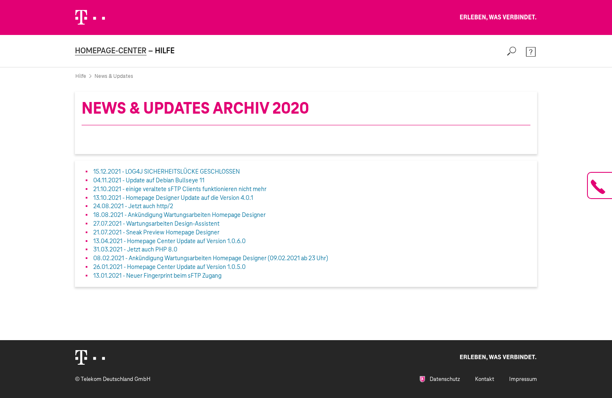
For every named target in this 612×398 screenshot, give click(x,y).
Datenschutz (444, 379)
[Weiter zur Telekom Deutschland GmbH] (90, 17)
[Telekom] (90, 357)
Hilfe (80, 76)
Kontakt (484, 379)
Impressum (523, 379)
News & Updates (114, 76)
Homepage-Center (111, 50)
